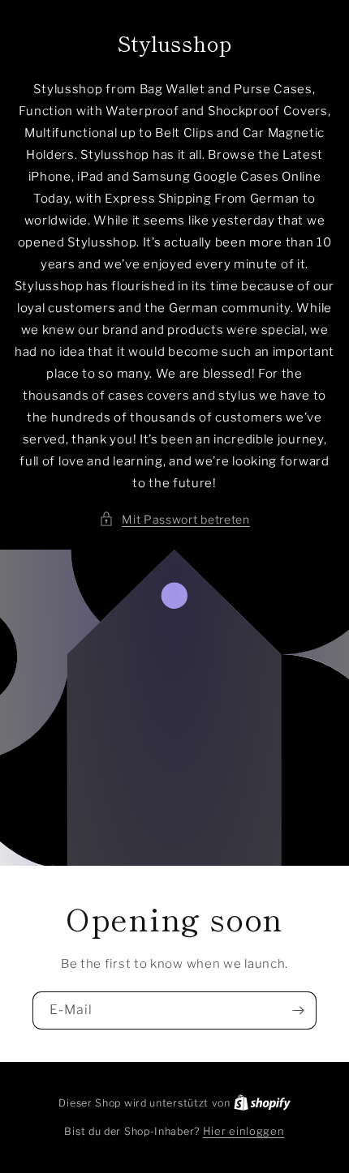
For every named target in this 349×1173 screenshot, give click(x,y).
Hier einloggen (244, 1130)
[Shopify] (262, 1102)
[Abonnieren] (298, 1010)
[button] (174, 519)
